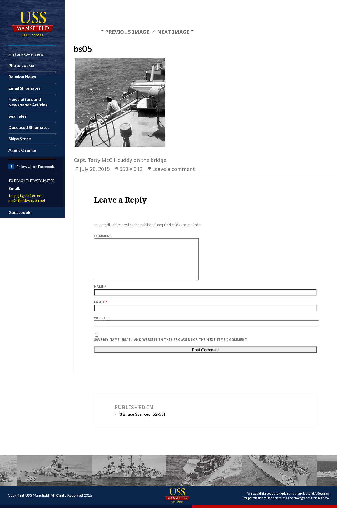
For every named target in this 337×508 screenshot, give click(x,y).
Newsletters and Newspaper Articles (27, 102)
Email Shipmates (24, 87)
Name (100, 286)
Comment (103, 236)
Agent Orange (22, 149)
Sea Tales (17, 115)
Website (101, 318)
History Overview (26, 53)
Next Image (173, 31)
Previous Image (127, 31)
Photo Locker (21, 65)
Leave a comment (173, 168)
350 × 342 (131, 168)
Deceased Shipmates (28, 127)
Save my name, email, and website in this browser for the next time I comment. (171, 339)
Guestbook (19, 212)
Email (101, 302)
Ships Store (19, 138)
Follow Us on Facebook (35, 166)
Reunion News (22, 76)
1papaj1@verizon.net (25, 195)
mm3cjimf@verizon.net (27, 200)
